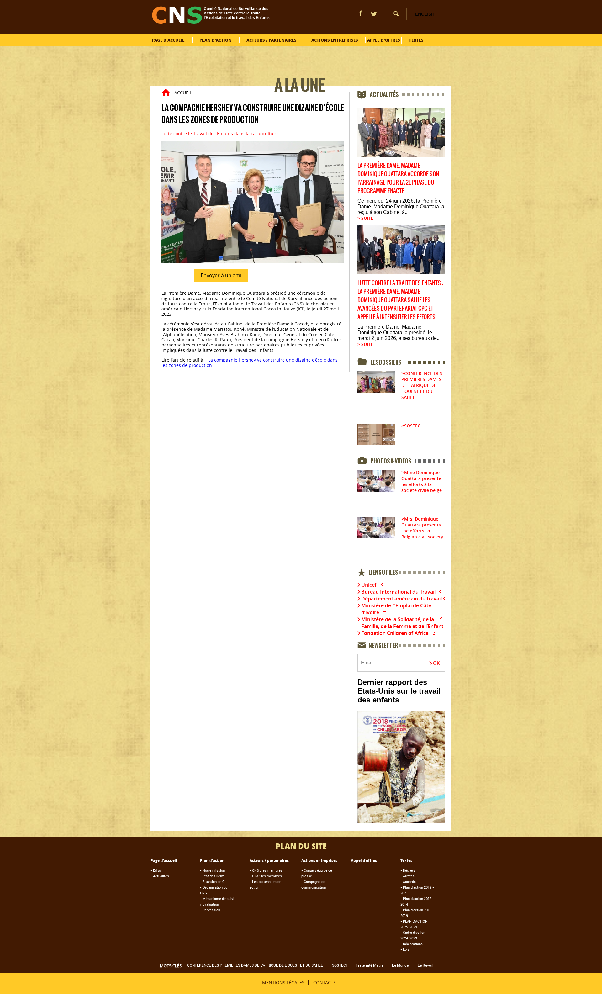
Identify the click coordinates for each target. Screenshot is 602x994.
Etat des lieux (212, 876)
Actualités (159, 876)
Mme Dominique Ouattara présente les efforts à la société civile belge (421, 481)
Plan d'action (215, 40)
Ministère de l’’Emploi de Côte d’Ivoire (396, 609)
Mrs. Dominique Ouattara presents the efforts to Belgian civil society (422, 528)
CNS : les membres (266, 870)
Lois (404, 949)
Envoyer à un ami (221, 275)
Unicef (369, 584)
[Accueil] (177, 21)
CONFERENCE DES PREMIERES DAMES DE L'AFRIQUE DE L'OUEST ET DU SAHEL (421, 385)
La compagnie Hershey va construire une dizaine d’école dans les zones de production (249, 362)
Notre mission (212, 870)
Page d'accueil (168, 40)
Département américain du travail (401, 598)
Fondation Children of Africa (395, 633)
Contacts (324, 982)
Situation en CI (212, 881)
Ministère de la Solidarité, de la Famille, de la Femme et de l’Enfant (402, 623)
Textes (416, 40)
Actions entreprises (334, 40)
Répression (210, 909)
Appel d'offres (383, 40)
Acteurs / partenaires (271, 40)
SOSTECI (413, 426)
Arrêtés (407, 876)
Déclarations (411, 943)
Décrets (407, 870)
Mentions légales (283, 982)
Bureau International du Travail (398, 591)
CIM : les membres (266, 876)
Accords (408, 881)
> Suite (365, 218)
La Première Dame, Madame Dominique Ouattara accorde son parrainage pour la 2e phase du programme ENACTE (398, 178)
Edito (155, 870)
